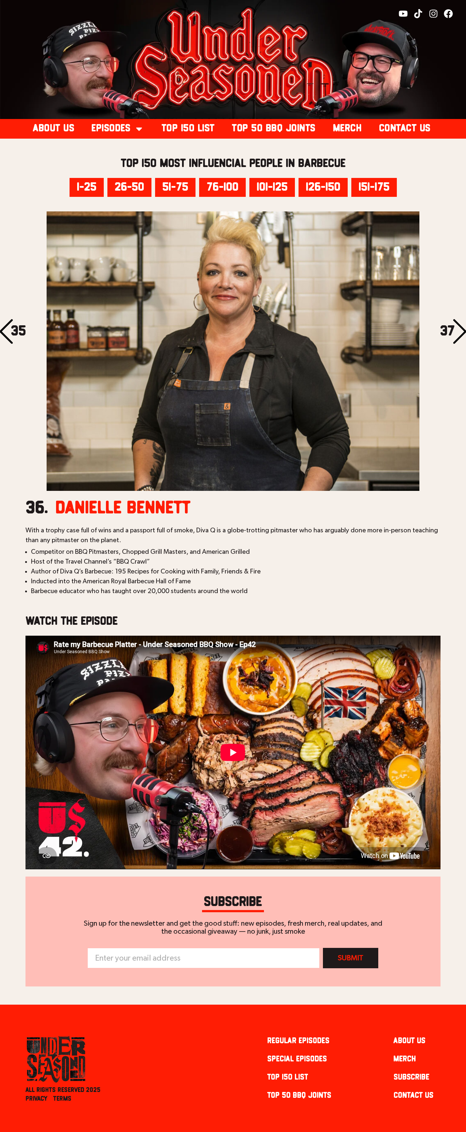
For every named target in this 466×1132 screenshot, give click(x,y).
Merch (347, 129)
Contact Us (405, 129)
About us (53, 129)
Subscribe (411, 1077)
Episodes (110, 129)
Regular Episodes (298, 1041)
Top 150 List (188, 129)
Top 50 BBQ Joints (274, 129)
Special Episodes (297, 1059)
